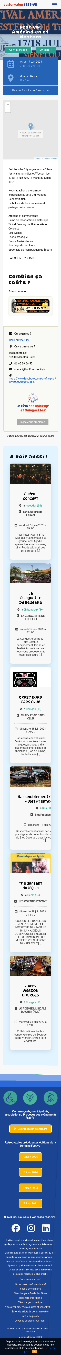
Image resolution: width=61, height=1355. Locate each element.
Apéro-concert (30, 496)
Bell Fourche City (19, 340)
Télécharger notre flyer (30, 1302)
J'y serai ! (46, 49)
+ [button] (8, 105)
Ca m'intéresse (18, 49)
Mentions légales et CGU (31, 1337)
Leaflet (37, 158)
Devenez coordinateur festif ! (30, 1320)
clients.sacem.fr (44, 1265)
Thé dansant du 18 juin (30, 885)
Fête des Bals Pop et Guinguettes (30, 90)
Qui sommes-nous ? (30, 1279)
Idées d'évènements (30, 1288)
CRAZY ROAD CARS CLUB (30, 699)
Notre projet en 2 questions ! (30, 1284)
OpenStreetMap (50, 158)
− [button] (8, 110)
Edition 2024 (30, 1172)
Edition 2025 (30, 1156)
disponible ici (35, 1248)
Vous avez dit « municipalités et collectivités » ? (30, 1307)
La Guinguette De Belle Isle (30, 598)
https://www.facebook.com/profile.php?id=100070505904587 (32, 380)
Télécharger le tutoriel (30, 1297)
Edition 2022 (30, 1203)
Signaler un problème (32, 422)
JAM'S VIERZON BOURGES (30, 990)
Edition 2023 (30, 1187)
